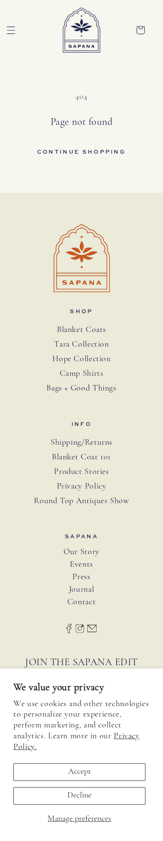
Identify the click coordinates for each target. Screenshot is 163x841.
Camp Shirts (82, 374)
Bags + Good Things (81, 388)
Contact (81, 602)
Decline (79, 795)
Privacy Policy (82, 486)
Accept (79, 772)
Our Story (81, 552)
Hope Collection (81, 359)
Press (81, 577)
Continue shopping (81, 151)
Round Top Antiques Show (81, 501)
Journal (81, 590)
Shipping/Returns (81, 442)
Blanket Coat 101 (81, 457)
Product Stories (81, 472)
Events (81, 565)
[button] (10, 30)
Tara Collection (81, 344)
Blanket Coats (81, 330)
